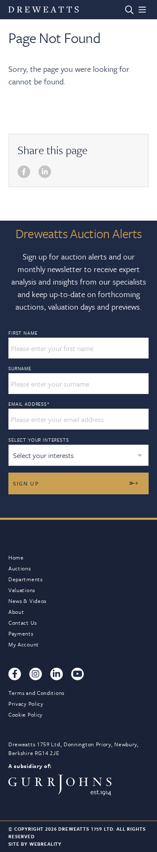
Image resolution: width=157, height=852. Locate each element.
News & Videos (27, 601)
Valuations (21, 590)
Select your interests (38, 439)
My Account (23, 644)
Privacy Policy (26, 703)
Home (16, 557)
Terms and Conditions (36, 693)
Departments (25, 579)
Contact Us (22, 622)
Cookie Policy (25, 714)
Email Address (29, 404)
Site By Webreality (35, 843)
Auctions (19, 568)
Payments (20, 633)
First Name (22, 333)
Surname (19, 368)
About (16, 612)
